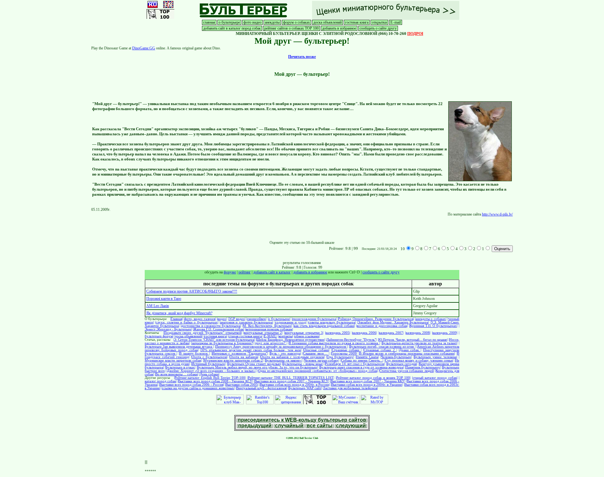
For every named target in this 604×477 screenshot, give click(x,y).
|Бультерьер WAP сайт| (305, 388)
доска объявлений (327, 22)
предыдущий (254, 425)
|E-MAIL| (270, 336)
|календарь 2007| (391, 332)
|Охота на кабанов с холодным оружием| (292, 357)
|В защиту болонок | (194, 353)
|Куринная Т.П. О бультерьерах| (433, 326)
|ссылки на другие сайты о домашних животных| (198, 388)
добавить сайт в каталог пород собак (232, 28)
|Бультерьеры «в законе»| (283, 360)
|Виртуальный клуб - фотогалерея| (261, 388)
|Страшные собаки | (346, 350)
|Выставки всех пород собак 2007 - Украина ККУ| (367, 381)
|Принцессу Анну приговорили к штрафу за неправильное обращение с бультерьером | (281, 346)
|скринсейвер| (256, 319)
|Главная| (176, 319)
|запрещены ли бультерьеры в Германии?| (222, 343)
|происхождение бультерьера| (314, 319)
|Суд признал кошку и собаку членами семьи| (418, 360)
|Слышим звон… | (315, 353)
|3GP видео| (236, 319)
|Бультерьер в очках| (180, 367)
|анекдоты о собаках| (430, 319)
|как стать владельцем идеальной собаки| (324, 326)
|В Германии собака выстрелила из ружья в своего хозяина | (334, 343)
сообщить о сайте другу (378, 28)
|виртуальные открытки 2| (262, 332)
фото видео (252, 22)
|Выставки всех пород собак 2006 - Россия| (191, 384)
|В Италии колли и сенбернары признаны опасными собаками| (407, 353)
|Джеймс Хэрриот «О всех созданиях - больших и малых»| (211, 371)
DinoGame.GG (143, 48)
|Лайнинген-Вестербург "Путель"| (351, 339)
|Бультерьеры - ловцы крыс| (302, 364)
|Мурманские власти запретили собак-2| (233, 360)
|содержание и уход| (290, 322)
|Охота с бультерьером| (209, 357)
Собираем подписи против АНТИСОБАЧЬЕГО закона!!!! (191, 291)
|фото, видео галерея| (200, 319)
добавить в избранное (339, 28)
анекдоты (272, 22)
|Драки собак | (410, 350)
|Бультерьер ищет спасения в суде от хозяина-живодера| (361, 367)
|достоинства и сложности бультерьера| (211, 326)
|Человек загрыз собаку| (321, 360)
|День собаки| (209, 374)
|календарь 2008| (418, 332)
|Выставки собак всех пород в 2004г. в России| (294, 384)
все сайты (320, 425)
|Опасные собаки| (316, 350)
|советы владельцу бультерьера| (332, 322)
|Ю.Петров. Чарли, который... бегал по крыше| (413, 339)
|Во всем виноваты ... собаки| (176, 374)
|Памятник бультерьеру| (423, 367)
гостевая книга (356, 22)
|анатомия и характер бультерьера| (246, 322)
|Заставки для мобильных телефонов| (350, 388)
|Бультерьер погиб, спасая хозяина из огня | (382, 346)
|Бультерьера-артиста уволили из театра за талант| (419, 343)
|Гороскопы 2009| (344, 353)
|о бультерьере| (279, 319)
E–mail (395, 22)
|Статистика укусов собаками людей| (406, 371)
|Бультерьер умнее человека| (435, 357)
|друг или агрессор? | (270, 343)
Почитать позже (302, 56)
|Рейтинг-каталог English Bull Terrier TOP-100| (210, 377)
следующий (351, 425)
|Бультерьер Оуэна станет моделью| (254, 364)
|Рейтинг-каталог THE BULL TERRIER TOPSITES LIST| (290, 377)
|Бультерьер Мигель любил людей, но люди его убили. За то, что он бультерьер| (257, 367)
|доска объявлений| (188, 336)
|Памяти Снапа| (367, 357)
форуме (230, 272)
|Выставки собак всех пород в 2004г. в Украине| (367, 384)
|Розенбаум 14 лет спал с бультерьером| (354, 364)
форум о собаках (296, 22)
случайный (289, 425)
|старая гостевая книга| (245, 336)
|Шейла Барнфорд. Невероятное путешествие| (290, 339)
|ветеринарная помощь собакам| (269, 329)
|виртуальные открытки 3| (303, 332)
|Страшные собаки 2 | (380, 350)
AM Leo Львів (157, 306)
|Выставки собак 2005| (241, 384)
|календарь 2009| (444, 332)
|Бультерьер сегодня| (401, 364)
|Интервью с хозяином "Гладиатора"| (239, 353)
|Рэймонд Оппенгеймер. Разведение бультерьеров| (376, 319)
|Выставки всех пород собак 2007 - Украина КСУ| (291, 381)
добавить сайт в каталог (272, 272)
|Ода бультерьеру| (340, 357)
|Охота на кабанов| (243, 357)
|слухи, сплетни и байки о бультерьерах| (186, 322)
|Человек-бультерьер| (396, 357)
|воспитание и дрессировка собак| (382, 326)
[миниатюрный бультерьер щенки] (385, 18)
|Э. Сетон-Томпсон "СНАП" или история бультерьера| (214, 339)
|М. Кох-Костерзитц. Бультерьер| (267, 326)
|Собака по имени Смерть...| (361, 360)
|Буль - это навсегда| (285, 353)
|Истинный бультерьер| (208, 364)
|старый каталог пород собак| (434, 377)
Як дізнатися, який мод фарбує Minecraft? (179, 313)
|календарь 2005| (337, 332)
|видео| (222, 319)
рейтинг (244, 272)
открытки (379, 22)
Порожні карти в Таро (163, 298)
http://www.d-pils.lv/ (497, 214)
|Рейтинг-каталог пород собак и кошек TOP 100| (373, 377)
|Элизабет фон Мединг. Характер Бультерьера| (393, 322)
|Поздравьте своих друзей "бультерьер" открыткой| (202, 332)
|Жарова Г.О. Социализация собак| (218, 329)
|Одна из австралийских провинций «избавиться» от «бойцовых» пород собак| (317, 371)
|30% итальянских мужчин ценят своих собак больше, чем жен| (250, 350)
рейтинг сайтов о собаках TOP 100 (291, 28)
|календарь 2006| (364, 332)
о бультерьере (229, 22)
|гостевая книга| (215, 336)
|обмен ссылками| (307, 336)
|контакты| (285, 336)
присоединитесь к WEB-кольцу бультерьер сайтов (302, 420)
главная (209, 22)
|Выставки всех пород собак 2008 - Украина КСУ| (215, 381)
